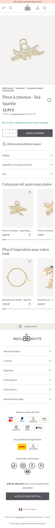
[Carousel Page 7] (30, 239)
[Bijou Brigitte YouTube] (27, 472)
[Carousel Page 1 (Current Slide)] (4, 239)
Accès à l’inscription (27, 496)
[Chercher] (10, 8)
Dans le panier (35, 133)
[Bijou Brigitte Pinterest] (41, 466)
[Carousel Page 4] (17, 239)
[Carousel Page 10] (42, 239)
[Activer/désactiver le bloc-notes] (29, 192)
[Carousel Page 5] (21, 239)
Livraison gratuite (17, 114)
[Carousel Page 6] (25, 239)
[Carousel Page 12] (51, 239)
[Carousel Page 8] (34, 239)
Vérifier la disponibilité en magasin (24, 144)
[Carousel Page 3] (12, 239)
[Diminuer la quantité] (5, 133)
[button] (37, 8)
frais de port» (21, 517)
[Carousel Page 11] (47, 239)
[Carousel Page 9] (38, 239)
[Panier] (51, 8)
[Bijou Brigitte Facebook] (32, 466)
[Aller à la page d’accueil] (27, 8)
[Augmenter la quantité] (13, 133)
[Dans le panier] (29, 234)
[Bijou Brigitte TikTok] (14, 466)
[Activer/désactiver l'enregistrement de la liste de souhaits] (49, 100)
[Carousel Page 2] (8, 239)
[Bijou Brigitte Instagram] (23, 466)
